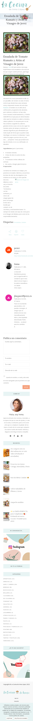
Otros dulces (8, 615)
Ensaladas (17, 222)
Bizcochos (7, 590)
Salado (24, 222)
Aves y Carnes (8, 584)
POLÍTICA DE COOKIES (21, 718)
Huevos (6, 610)
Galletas (6, 604)
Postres (6, 629)
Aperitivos (7, 579)
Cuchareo (7, 595)
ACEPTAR (9, 718)
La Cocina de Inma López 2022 (20, 684)
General (6, 607)
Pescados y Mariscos (11, 626)
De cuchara (7, 598)
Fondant (6, 601)
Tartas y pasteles (10, 638)
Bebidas (6, 587)
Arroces (6, 581)
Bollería (6, 593)
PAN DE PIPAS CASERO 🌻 (19, 478)
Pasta (5, 621)
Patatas (6, 624)
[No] (31, 712)
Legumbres (7, 612)
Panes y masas (8, 618)
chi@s (10, 67)
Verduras (7, 640)
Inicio (16, 698)
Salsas (6, 635)
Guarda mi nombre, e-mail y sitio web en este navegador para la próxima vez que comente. (16, 380)
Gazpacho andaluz (16, 502)
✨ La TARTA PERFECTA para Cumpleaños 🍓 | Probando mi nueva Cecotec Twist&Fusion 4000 (19, 516)
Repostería (7, 632)
